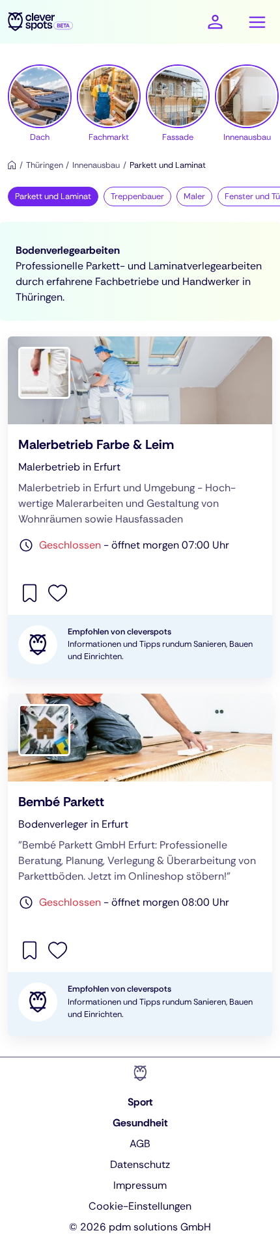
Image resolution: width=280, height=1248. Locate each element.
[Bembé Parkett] (140, 865)
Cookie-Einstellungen (140, 1206)
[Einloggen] (215, 21)
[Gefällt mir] (57, 592)
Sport (140, 1102)
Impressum (140, 1185)
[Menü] (257, 22)
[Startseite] (12, 164)
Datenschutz (140, 1164)
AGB (140, 1143)
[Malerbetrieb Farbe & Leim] (140, 507)
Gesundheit (140, 1123)
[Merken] (31, 592)
